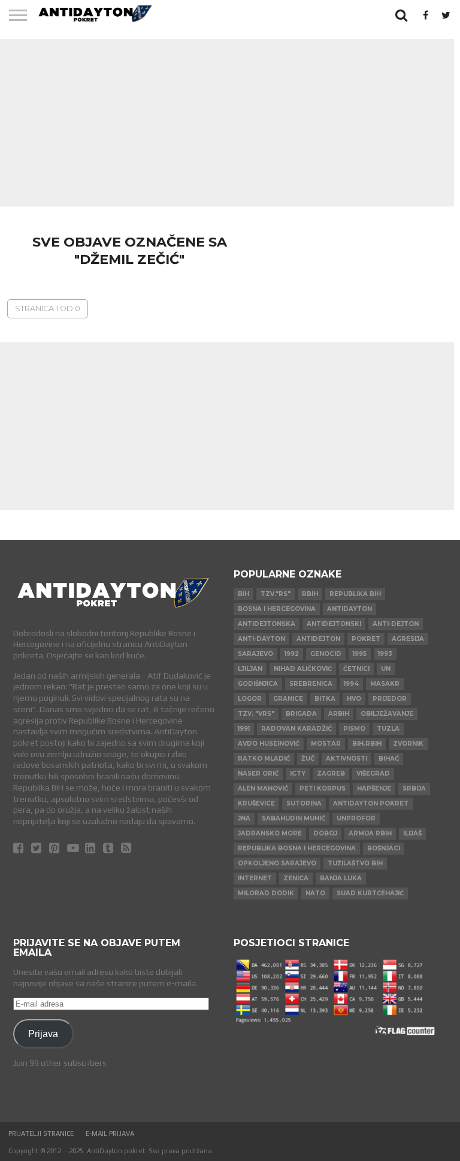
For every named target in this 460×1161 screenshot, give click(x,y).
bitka (324, 699)
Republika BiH (355, 594)
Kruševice (256, 803)
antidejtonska (266, 624)
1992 (292, 654)
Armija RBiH (370, 833)
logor (250, 699)
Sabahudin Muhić (293, 818)
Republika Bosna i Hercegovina (297, 848)
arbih (338, 714)
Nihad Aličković (303, 669)
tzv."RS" (275, 594)
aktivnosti (346, 758)
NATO (315, 893)
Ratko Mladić (264, 758)
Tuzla (388, 729)
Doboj (325, 833)
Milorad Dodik (266, 893)
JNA (244, 818)
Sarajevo (255, 654)
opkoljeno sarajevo (277, 863)
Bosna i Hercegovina (277, 609)
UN (386, 669)
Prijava (43, 1033)
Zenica (295, 878)
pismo (354, 729)
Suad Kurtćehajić (370, 893)
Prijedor (390, 699)
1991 (244, 729)
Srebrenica (310, 684)
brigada (301, 714)
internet (255, 878)
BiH (243, 594)
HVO (354, 699)
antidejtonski (334, 624)
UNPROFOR (356, 818)
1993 (385, 654)
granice (288, 699)
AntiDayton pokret (370, 803)
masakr (385, 684)
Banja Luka (341, 878)
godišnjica (258, 684)
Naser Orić (258, 773)
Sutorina (304, 803)
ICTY (297, 773)
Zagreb (331, 773)
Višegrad (373, 773)
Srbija (414, 788)
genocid (325, 654)
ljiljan (250, 669)
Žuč (307, 758)
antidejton (318, 639)
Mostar (326, 743)
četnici (356, 669)
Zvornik (408, 743)
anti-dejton (396, 624)
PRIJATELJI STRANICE (41, 1133)
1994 (351, 684)
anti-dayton (261, 639)
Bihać (389, 758)
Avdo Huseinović (268, 743)
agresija (408, 639)
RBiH (310, 594)
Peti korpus (322, 788)
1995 (360, 654)
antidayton (349, 609)
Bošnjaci (383, 848)
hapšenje (374, 788)
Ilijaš (412, 833)
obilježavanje (387, 714)
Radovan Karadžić (296, 729)
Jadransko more (270, 833)
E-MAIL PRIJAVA (110, 1133)
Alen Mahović (263, 788)
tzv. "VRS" (256, 714)
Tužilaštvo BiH (355, 863)
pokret (366, 639)
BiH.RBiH (367, 743)
